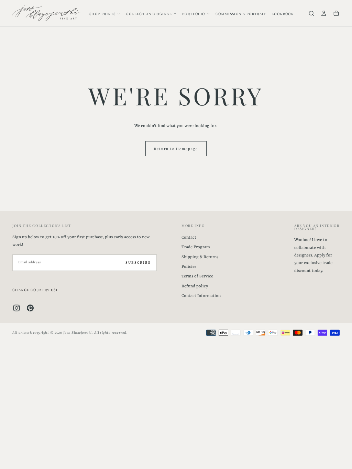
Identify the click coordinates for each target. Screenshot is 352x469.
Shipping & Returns (200, 257)
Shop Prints (102, 13)
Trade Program (196, 247)
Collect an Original (149, 13)
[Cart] (336, 14)
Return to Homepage (176, 148)
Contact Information (201, 296)
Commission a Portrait (241, 13)
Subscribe (138, 263)
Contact (189, 237)
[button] (311, 14)
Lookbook (283, 13)
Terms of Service (197, 276)
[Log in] (323, 14)
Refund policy (195, 286)
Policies (189, 266)
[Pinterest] (30, 308)
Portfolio (193, 13)
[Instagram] (16, 308)
